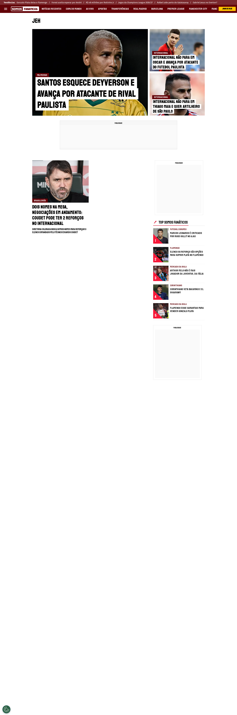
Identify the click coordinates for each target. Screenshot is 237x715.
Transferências (120, 8)
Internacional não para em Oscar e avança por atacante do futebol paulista (175, 62)
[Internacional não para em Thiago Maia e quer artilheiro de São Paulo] (177, 94)
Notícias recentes (51, 8)
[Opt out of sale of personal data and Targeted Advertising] (6, 709)
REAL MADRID (140, 8)
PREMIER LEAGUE (176, 8)
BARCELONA (157, 8)
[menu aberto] (6, 9)
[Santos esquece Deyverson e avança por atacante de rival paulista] (90, 72)
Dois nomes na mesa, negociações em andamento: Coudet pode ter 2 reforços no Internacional (58, 215)
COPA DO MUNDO (74, 8)
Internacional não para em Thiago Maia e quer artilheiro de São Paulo (176, 106)
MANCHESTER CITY (198, 8)
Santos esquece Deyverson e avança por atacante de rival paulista (86, 94)
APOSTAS (102, 8)
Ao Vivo (90, 8)
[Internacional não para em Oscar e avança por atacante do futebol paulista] (177, 50)
